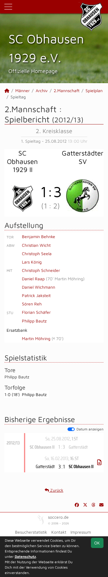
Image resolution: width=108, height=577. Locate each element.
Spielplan (94, 90)
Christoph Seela (37, 253)
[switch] (71, 429)
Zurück (56, 490)
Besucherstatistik (31, 532)
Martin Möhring (36, 338)
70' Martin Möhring (65, 278)
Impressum (80, 532)
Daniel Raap (33, 278)
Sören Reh (32, 303)
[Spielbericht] (99, 462)
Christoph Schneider (41, 270)
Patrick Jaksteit (36, 295)
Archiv (42, 90)
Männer (22, 90)
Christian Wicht (36, 245)
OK (97, 542)
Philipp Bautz (34, 320)
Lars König (32, 261)
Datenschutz (25, 556)
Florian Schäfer (36, 312)
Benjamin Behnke (38, 236)
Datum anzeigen (90, 429)
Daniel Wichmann (38, 287)
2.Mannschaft (67, 90)
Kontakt (58, 532)
